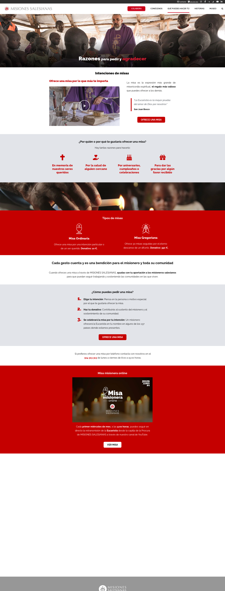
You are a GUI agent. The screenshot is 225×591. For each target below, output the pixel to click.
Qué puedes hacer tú (178, 8)
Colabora (136, 8)
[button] (84, 106)
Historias (199, 8)
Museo (213, 8)
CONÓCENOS (156, 8)
